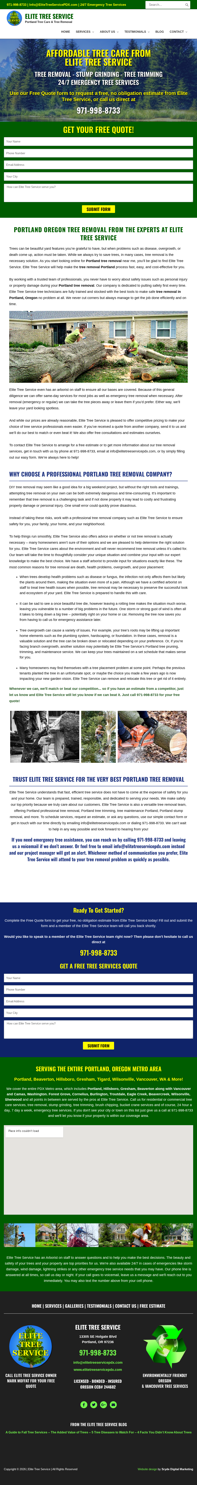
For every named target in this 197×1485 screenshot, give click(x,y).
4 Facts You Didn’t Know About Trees (164, 1432)
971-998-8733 (16, 5)
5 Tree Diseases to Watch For (113, 1432)
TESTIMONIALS (99, 1306)
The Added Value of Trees (69, 1432)
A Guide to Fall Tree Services (26, 1432)
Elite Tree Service (49, 16)
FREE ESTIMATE (152, 1306)
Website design (147, 1469)
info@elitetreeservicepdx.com (98, 1362)
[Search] (187, 5)
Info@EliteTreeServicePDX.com (53, 5)
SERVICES (53, 1306)
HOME (37, 1306)
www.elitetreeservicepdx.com (98, 1370)
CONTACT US (125, 1306)
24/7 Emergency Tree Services (103, 5)
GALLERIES (74, 1306)
